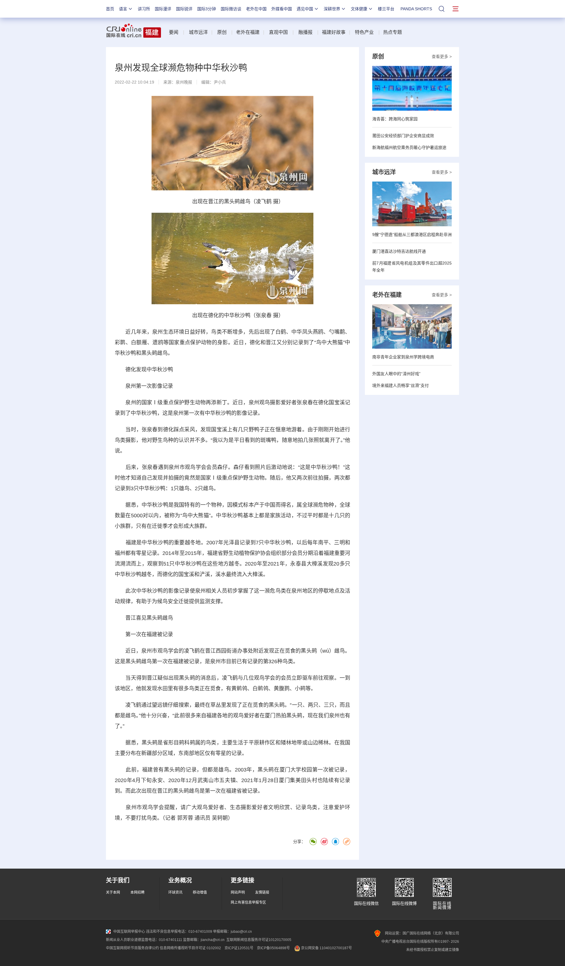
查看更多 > (442, 56)
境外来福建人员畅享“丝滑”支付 (400, 385)
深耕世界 (332, 8)
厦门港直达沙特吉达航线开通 (399, 251)
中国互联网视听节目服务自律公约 (132, 948)
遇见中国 (305, 8)
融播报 (305, 32)
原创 (222, 32)
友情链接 (262, 892)
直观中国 (278, 32)
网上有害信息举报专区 (248, 902)
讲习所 (144, 8)
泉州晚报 (184, 82)
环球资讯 (175, 892)
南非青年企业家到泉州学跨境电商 (403, 357)
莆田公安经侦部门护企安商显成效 (403, 135)
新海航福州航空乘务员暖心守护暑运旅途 (409, 147)
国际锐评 (184, 8)
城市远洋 (198, 32)
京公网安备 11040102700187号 (326, 948)
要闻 (173, 32)
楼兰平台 (386, 8)
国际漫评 (163, 8)
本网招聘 (137, 892)
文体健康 (359, 8)
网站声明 (238, 892)
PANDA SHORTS (416, 8)
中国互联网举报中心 (129, 932)
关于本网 (113, 892)
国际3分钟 (206, 8)
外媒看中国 (281, 8)
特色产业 (364, 32)
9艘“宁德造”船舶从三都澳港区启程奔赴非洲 (412, 234)
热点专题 (392, 32)
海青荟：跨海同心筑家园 (395, 119)
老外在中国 (256, 8)
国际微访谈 (231, 8)
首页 (110, 8)
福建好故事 (333, 32)
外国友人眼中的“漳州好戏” (396, 373)
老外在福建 (248, 32)
